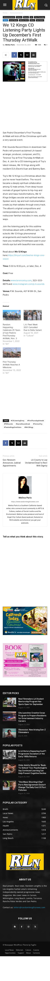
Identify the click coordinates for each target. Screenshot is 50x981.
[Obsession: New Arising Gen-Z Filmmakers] (9, 733)
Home (5, 13)
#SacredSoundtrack (23, 424)
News (5, 20)
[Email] (27, 55)
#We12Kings (28, 427)
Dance (26, 17)
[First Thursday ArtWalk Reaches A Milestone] (12, 352)
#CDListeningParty (17, 421)
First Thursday (39, 17)
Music (32, 20)
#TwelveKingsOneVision (12, 427)
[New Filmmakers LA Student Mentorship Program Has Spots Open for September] (9, 702)
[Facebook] (14, 55)
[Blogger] (15, 926)
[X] (20, 55)
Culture (19, 17)
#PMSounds (8, 424)
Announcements (16, 13)
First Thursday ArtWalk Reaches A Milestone (11, 365)
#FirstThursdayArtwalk (35, 421)
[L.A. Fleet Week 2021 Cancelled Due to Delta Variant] (33, 315)
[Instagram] (28, 926)
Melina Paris (24, 20)
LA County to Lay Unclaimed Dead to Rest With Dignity (36, 463)
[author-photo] (25, 494)
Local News (13, 20)
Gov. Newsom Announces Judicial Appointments (12, 463)
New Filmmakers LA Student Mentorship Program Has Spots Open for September (31, 701)
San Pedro (40, 20)
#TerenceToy (37, 424)
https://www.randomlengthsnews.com (25, 502)
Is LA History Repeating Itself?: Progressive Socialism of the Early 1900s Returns (32, 754)
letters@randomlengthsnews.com (29, 907)
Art (31, 17)
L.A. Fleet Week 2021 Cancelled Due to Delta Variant (33, 327)
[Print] (33, 55)
